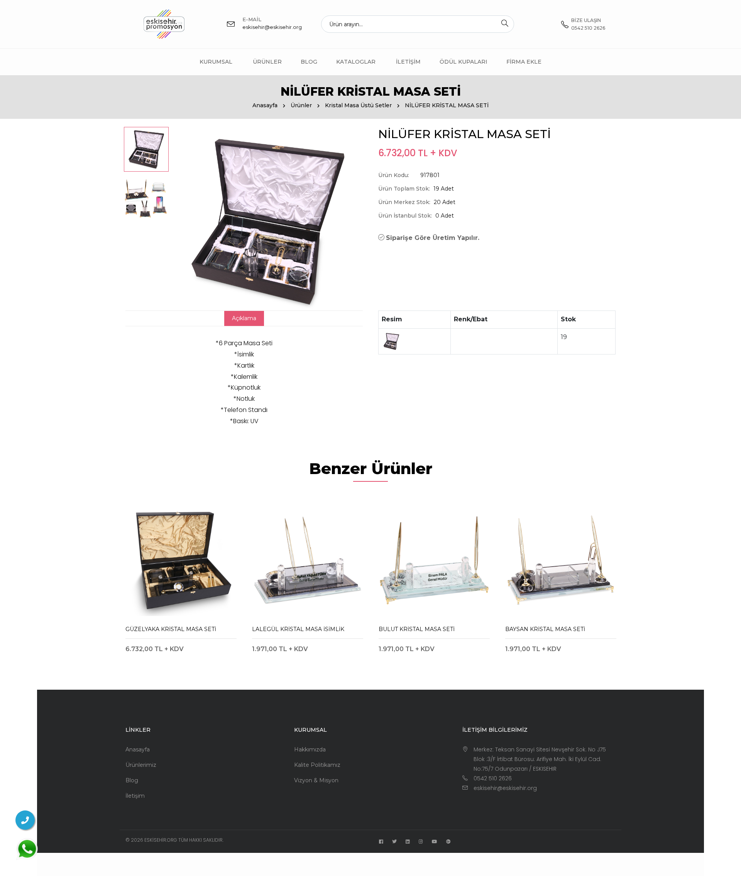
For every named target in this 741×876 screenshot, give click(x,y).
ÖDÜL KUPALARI (463, 61)
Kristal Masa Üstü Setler (358, 105)
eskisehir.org (160, 840)
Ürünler (267, 61)
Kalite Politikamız (317, 764)
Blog (309, 61)
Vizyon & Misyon (316, 780)
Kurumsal (216, 61)
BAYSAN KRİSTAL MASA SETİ (545, 629)
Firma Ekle (523, 61)
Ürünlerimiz (140, 764)
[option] (146, 149)
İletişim (408, 61)
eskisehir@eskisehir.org (272, 27)
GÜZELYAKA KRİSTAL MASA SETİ (170, 629)
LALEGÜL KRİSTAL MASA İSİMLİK (298, 629)
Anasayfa (264, 105)
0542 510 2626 (493, 778)
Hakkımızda (310, 749)
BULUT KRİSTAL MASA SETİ (417, 629)
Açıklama (244, 318)
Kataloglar (356, 61)
